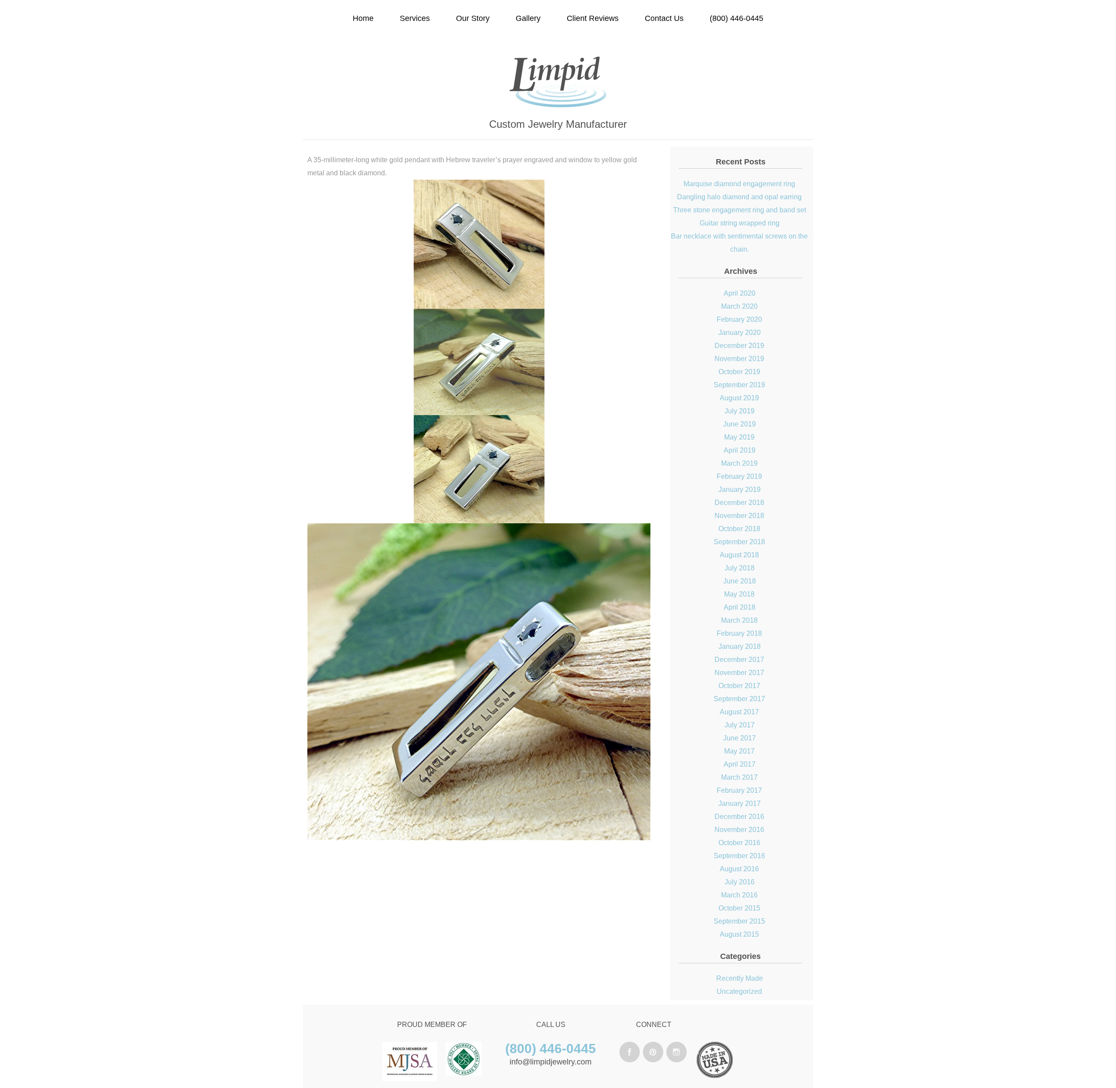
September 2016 (739, 855)
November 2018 (739, 515)
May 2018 (739, 594)
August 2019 (739, 398)
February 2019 (739, 476)
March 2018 (739, 620)
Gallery (528, 18)
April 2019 (739, 450)
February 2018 (739, 633)
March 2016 (739, 895)
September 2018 (739, 542)
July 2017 (740, 725)
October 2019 (739, 371)
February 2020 (739, 319)
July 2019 (740, 411)
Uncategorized (739, 991)
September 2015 (739, 921)
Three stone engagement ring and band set (739, 210)
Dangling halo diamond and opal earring (739, 197)
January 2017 (739, 803)
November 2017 (739, 672)
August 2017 (739, 712)
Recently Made (739, 978)
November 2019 (739, 358)
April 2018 (739, 607)
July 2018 (740, 568)
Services (415, 18)
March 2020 (739, 306)
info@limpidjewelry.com (551, 1061)
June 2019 (739, 424)
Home (363, 18)
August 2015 (739, 934)
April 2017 (739, 764)
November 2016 (739, 829)
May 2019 (739, 437)
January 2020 (739, 332)
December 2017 (739, 659)
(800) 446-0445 (736, 18)
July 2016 (740, 882)
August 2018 (739, 555)
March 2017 (739, 777)
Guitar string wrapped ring (739, 223)
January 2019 (739, 489)
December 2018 (739, 502)
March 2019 (739, 463)
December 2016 (739, 816)
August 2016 (739, 869)
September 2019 (739, 385)
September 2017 (739, 699)
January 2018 (739, 646)
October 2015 (739, 908)
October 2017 (739, 685)
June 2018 (739, 581)
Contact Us (664, 18)
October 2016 (739, 842)
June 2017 (739, 738)
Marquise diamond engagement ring (739, 184)
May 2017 (739, 751)
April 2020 (739, 293)
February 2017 (739, 790)
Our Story (473, 18)
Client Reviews (593, 18)
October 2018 (739, 528)
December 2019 (739, 345)
